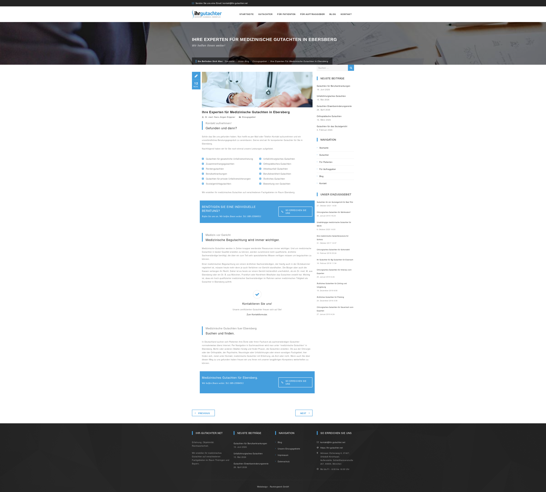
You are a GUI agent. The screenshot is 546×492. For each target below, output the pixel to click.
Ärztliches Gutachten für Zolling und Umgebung (332, 285)
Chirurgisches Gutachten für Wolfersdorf (333, 212)
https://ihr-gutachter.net (331, 447)
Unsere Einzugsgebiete (289, 448)
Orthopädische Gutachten (329, 116)
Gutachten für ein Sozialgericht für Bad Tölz (335, 202)
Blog (332, 14)
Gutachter (265, 14)
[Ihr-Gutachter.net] (207, 14)
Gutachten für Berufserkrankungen (333, 85)
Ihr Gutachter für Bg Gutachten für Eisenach (335, 259)
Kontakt (346, 14)
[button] (6, 485)
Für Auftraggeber (312, 14)
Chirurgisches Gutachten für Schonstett (333, 249)
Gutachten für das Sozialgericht (332, 126)
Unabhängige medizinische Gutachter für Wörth (334, 224)
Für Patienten (286, 14)
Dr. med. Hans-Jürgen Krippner (220, 117)
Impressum (283, 455)
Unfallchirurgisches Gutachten (331, 96)
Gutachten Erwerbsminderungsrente (334, 106)
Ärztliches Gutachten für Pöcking (330, 297)
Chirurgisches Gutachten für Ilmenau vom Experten (334, 271)
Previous (204, 413)
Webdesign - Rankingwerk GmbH (273, 486)
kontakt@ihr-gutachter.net (235, 3)
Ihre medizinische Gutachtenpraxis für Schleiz (333, 238)
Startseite (246, 14)
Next (303, 413)
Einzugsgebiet (249, 117)
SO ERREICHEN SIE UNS (296, 211)
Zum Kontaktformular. (257, 314)
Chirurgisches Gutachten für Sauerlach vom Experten (335, 309)
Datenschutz (284, 461)
